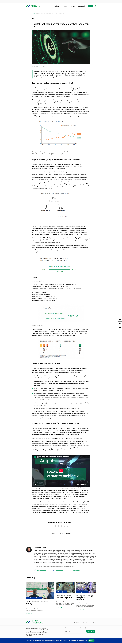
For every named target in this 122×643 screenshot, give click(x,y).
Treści (33, 13)
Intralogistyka (81, 592)
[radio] (54, 526)
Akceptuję (91, 640)
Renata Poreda (59, 570)
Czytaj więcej (29, 613)
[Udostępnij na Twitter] (120, 319)
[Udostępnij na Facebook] (120, 315)
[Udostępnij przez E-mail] (120, 328)
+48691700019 (76, 570)
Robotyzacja (60, 592)
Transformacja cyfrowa (33, 598)
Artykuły (56, 6)
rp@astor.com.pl (41, 570)
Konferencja (81, 6)
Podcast (64, 6)
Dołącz (90, 6)
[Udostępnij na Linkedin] (120, 324)
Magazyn (72, 6)
